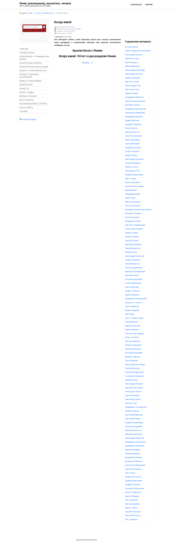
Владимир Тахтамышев (136, 407)
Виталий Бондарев (133, 352)
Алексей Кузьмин (133, 399)
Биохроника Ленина (30, 63)
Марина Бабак (131, 93)
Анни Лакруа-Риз (133, 85)
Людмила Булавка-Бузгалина (138, 209)
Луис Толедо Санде (134, 318)
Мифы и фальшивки (30, 81)
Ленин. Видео (26, 92)
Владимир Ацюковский (135, 108)
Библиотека (26, 84)
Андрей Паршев (132, 356)
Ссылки (23, 111)
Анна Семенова (132, 287)
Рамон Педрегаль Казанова (137, 50)
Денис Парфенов (133, 492)
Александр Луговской (135, 256)
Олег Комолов (131, 360)
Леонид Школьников (134, 488)
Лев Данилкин (131, 500)
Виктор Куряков (132, 504)
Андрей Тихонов (132, 484)
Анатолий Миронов (134, 414)
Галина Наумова (132, 259)
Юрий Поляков (132, 411)
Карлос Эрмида (132, 496)
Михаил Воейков (132, 449)
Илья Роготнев (132, 81)
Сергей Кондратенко (134, 372)
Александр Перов (133, 391)
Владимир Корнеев (134, 116)
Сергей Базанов (132, 368)
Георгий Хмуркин (133, 163)
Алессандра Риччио (134, 383)
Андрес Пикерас (132, 290)
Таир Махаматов (132, 248)
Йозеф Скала (131, 252)
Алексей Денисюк (133, 430)
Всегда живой (131, 46)
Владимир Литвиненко (135, 442)
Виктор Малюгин (132, 341)
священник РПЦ (132, 170)
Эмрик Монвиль (132, 294)
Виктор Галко (131, 403)
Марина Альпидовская (135, 271)
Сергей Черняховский (135, 101)
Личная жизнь (27, 52)
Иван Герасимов (132, 139)
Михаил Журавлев (133, 345)
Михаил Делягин (132, 182)
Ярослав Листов (132, 132)
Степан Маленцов (133, 283)
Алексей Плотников (134, 387)
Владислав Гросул (133, 476)
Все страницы (131, 519)
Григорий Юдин (132, 143)
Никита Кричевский (134, 228)
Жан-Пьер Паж (132, 89)
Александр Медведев (135, 112)
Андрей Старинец (133, 124)
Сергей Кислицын (133, 469)
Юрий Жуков (131, 190)
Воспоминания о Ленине (33, 103)
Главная (23, 49)
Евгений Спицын (132, 104)
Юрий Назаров (132, 236)
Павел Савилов (132, 329)
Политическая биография (33, 67)
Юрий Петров (131, 232)
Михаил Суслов (132, 58)
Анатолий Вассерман (134, 186)
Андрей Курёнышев (134, 174)
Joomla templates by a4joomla (86, 539)
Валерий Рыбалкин (133, 457)
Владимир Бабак (132, 194)
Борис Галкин (131, 507)
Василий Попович (133, 213)
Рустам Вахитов (132, 263)
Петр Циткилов (132, 217)
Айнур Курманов (132, 453)
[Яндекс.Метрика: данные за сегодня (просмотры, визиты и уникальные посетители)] (27, 119)
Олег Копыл (130, 473)
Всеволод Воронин (133, 461)
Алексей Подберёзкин (135, 465)
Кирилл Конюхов (132, 325)
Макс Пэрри (130, 178)
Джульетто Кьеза (133, 302)
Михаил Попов (131, 166)
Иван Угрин (130, 197)
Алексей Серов (131, 240)
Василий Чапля (131, 275)
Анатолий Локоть (133, 515)
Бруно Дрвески (132, 306)
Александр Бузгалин (134, 159)
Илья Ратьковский (133, 135)
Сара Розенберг (132, 395)
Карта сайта (26, 107)
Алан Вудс (129, 314)
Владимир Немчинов (134, 445)
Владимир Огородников (136, 298)
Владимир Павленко (134, 97)
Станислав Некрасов (134, 376)
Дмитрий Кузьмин (133, 244)
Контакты (136, 4)
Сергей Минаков (132, 418)
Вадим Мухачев (132, 120)
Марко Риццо (131, 155)
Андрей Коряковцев (134, 422)
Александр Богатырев (135, 364)
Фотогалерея (26, 100)
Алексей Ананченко (134, 434)
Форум (149, 4)
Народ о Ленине (28, 96)
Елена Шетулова (132, 205)
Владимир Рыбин (133, 221)
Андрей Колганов (133, 147)
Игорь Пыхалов (132, 151)
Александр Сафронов (134, 438)
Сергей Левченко (133, 511)
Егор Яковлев (131, 128)
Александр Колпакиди (135, 70)
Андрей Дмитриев (133, 480)
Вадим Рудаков (132, 310)
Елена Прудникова (133, 267)
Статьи (78, 29)
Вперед (86, 62)
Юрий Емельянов (133, 349)
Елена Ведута (131, 62)
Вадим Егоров (131, 380)
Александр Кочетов (134, 74)
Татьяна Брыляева (133, 279)
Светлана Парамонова (135, 225)
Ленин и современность (33, 70)
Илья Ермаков (131, 321)
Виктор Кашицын (133, 201)
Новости (24, 88)
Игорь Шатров (132, 337)
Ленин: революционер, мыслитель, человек (45, 3)
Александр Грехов (133, 54)
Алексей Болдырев (133, 426)
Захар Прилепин (132, 77)
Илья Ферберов (132, 66)
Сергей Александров (134, 333)
